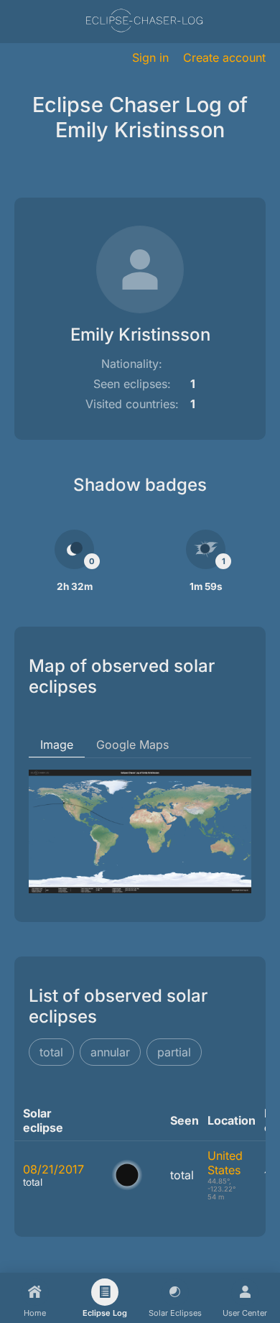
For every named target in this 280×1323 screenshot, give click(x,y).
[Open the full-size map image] (140, 831)
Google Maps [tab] (132, 744)
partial (174, 1052)
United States (225, 1162)
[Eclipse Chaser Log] (144, 22)
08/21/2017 (53, 1169)
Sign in (150, 57)
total (51, 1052)
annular (110, 1052)
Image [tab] (56, 744)
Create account (224, 57)
